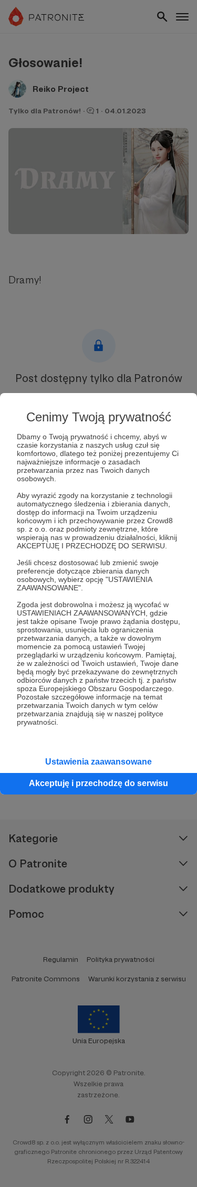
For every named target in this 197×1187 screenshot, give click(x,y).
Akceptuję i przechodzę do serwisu (98, 783)
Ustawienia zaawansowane (98, 761)
